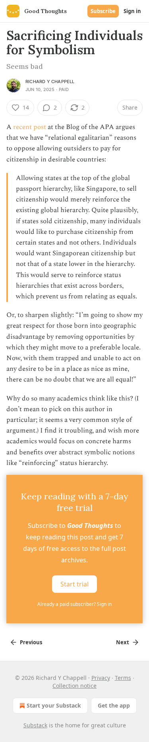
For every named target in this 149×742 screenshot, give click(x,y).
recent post (29, 127)
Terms (123, 677)
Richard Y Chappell (50, 81)
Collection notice (74, 685)
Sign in (132, 11)
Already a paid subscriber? (74, 604)
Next (122, 642)
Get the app (114, 705)
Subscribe (103, 11)
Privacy (100, 677)
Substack (35, 725)
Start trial (74, 584)
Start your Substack (54, 705)
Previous (31, 642)
